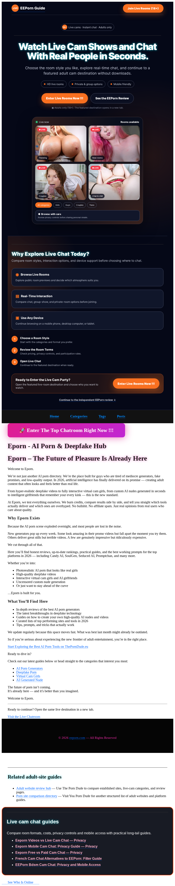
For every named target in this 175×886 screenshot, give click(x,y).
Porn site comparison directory (36, 796)
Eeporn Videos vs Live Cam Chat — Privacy (50, 840)
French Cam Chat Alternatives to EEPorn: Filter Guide (58, 858)
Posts (121, 416)
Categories (79, 416)
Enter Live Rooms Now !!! (64, 98)
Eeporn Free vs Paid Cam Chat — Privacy (48, 852)
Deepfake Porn (26, 672)
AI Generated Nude (29, 680)
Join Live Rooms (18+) (143, 8)
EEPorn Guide (29, 8)
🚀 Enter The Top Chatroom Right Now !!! (66, 430)
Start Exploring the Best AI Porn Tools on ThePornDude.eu (48, 646)
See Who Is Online (20, 882)
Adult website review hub (33, 788)
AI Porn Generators (29, 668)
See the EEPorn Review (112, 98)
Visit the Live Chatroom (24, 716)
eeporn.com (77, 737)
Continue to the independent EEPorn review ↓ (87, 399)
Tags (102, 416)
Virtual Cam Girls (28, 676)
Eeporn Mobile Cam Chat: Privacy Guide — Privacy (56, 846)
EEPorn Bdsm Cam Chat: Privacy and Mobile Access (58, 865)
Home (54, 416)
